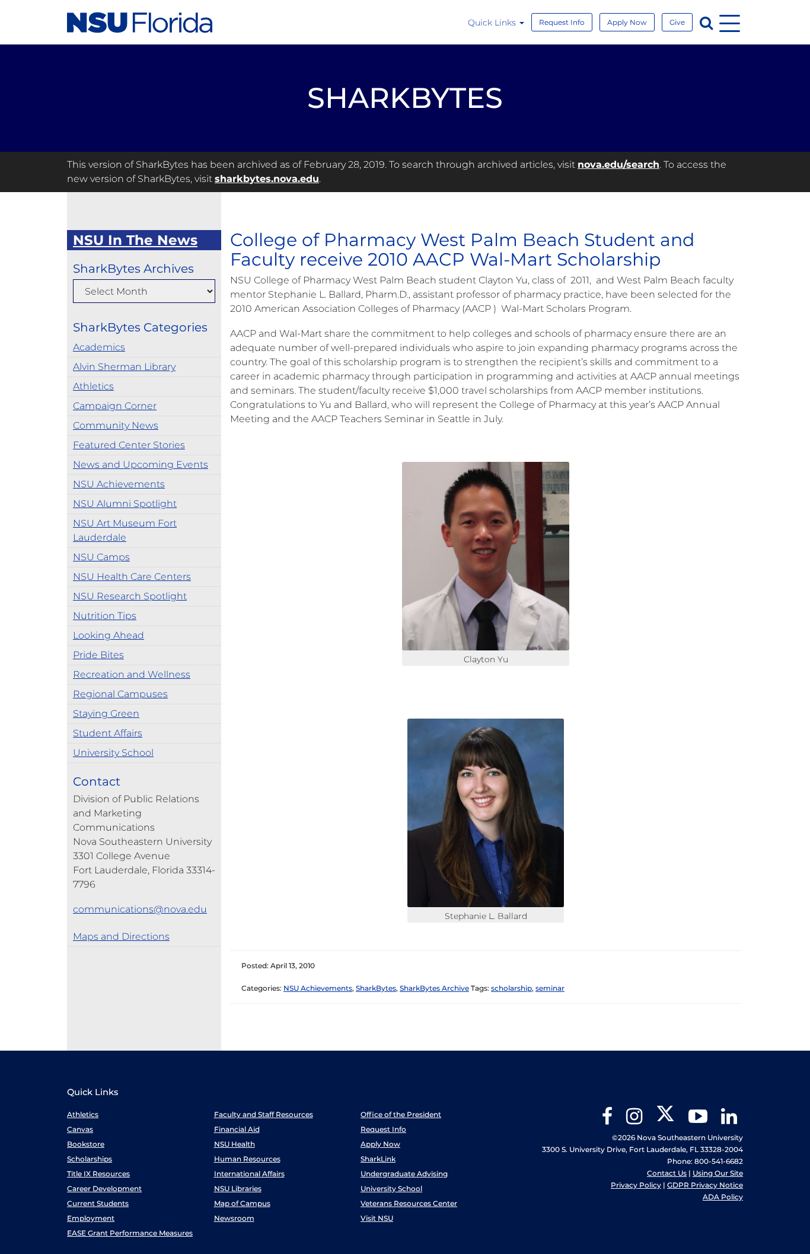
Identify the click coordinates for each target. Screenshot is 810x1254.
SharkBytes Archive (434, 988)
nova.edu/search (618, 164)
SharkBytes (376, 988)
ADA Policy (723, 1196)
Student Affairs (107, 733)
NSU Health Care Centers (132, 576)
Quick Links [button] (493, 22)
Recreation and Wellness (131, 674)
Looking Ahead (108, 635)
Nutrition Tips (104, 615)
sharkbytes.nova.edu (267, 178)
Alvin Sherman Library (124, 366)
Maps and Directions (121, 936)
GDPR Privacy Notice (705, 1184)
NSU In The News (135, 240)
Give (677, 22)
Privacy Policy (636, 1184)
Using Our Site (718, 1173)
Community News (115, 425)
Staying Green (106, 713)
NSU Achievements (119, 484)
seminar (550, 988)
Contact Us (667, 1173)
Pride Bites (98, 654)
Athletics (93, 386)
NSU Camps (101, 557)
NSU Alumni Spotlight (125, 503)
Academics (99, 347)
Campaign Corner (115, 405)
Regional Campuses (120, 694)
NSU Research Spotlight (130, 596)
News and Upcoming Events (140, 464)
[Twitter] (665, 1120)
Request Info (562, 22)
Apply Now (627, 22)
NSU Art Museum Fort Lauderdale (125, 530)
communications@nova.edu (140, 909)
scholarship (511, 988)
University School (113, 752)
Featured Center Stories (129, 445)
